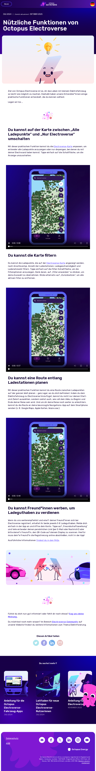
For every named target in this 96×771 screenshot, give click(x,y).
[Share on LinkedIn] (52, 643)
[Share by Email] (60, 643)
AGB (8, 743)
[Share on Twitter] (36, 643)
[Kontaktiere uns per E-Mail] (42, 740)
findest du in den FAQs (47, 540)
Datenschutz (12, 738)
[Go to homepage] (48, 4)
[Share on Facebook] (44, 643)
